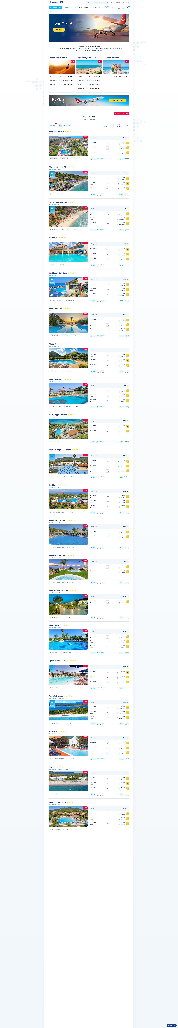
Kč (125, 137)
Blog (123, 2)
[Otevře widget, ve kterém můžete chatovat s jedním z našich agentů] (172, 1025)
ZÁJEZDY (59, 30)
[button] (67, 7)
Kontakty (127, 2)
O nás (112, 2)
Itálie (50, 133)
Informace (118, 2)
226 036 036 (122, 7)
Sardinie (54, 663)
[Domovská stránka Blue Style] (56, 2)
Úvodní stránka (52, 11)
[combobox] (98, 2)
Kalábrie (54, 133)
